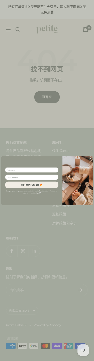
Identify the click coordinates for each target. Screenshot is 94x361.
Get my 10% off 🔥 (32, 184)
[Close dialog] (90, 158)
